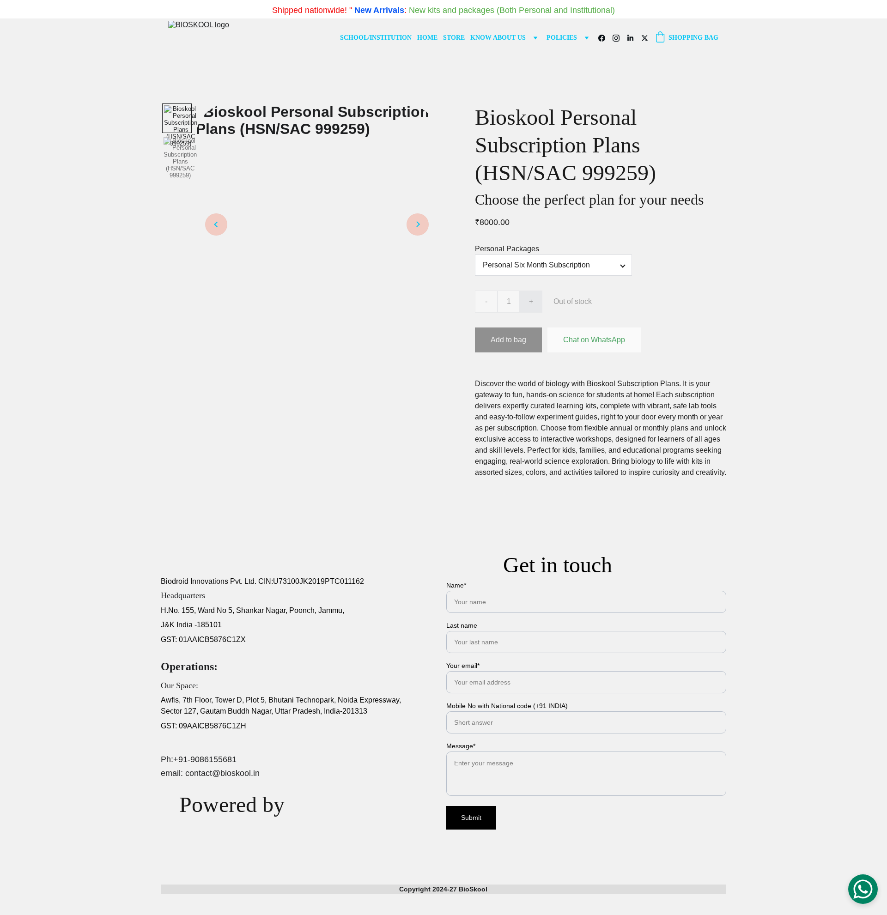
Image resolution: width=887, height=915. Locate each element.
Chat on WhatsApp (594, 340)
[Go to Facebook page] (605, 38)
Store (454, 37)
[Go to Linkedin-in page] (634, 38)
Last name (461, 625)
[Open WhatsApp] (863, 889)
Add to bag (508, 340)
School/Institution (376, 37)
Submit (471, 817)
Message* (460, 746)
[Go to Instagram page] (620, 38)
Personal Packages (507, 249)
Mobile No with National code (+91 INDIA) (507, 705)
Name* (456, 585)
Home (427, 37)
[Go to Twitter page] (644, 38)
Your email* (463, 665)
